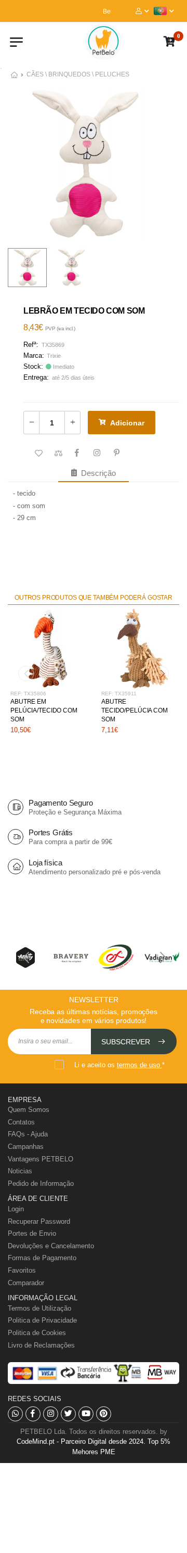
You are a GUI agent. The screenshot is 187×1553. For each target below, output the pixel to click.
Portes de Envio (32, 1233)
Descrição (96, 473)
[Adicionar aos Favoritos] (37, 453)
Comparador (26, 1283)
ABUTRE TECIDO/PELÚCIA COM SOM (134, 710)
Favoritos (22, 1270)
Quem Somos (28, 1110)
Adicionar (127, 423)
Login (16, 1209)
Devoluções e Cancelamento (51, 1246)
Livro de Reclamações (41, 1345)
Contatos (21, 1122)
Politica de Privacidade (42, 1320)
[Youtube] (86, 1413)
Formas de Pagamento (42, 1258)
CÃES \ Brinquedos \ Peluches (77, 74)
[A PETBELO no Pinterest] (103, 1413)
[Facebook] (33, 1413)
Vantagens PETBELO (40, 1159)
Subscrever (126, 1042)
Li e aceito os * (119, 1065)
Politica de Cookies (37, 1333)
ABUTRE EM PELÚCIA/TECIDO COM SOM (43, 710)
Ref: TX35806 (28, 693)
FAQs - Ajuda (28, 1134)
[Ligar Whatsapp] (15, 1413)
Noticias (20, 1171)
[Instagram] (50, 1413)
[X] (68, 1413)
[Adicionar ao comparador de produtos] (57, 453)
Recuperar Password (39, 1221)
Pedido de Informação (41, 1183)
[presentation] (26, 673)
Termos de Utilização (39, 1308)
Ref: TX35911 (119, 693)
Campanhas (26, 1146)
